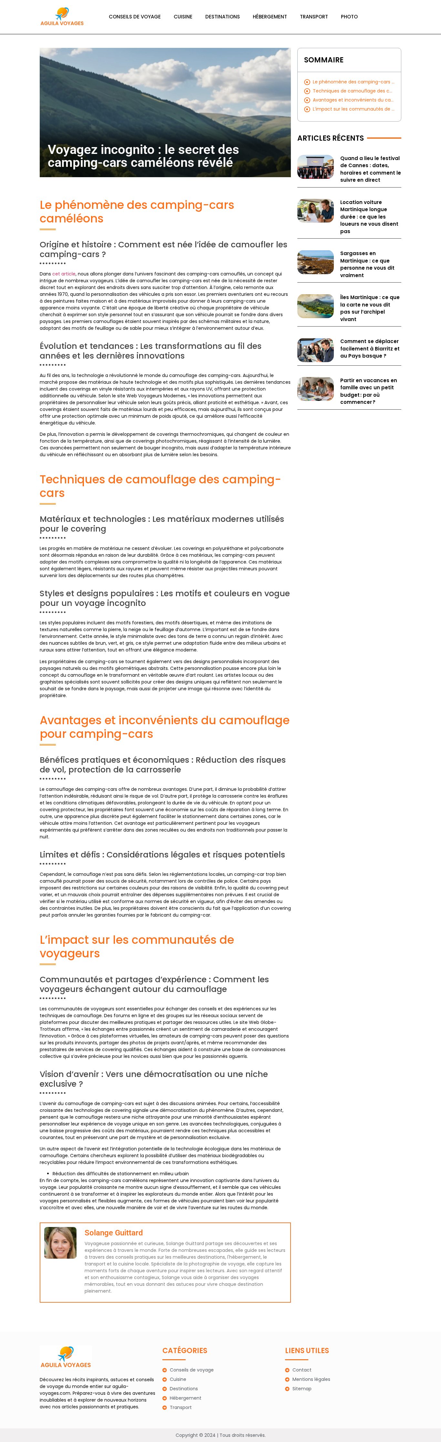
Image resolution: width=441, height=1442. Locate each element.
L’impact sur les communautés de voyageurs (354, 109)
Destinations (222, 16)
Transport (314, 16)
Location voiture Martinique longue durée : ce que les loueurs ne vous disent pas (369, 217)
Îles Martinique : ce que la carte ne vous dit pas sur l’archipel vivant (370, 308)
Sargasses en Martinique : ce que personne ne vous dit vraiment (367, 264)
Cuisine (183, 16)
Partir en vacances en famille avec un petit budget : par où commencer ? (368, 391)
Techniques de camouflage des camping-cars (354, 91)
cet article (64, 274)
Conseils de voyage (135, 16)
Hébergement (270, 16)
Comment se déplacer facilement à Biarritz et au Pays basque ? (370, 348)
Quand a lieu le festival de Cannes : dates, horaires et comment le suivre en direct (370, 169)
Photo (349, 16)
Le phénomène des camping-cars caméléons (354, 82)
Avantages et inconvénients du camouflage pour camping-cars (354, 100)
